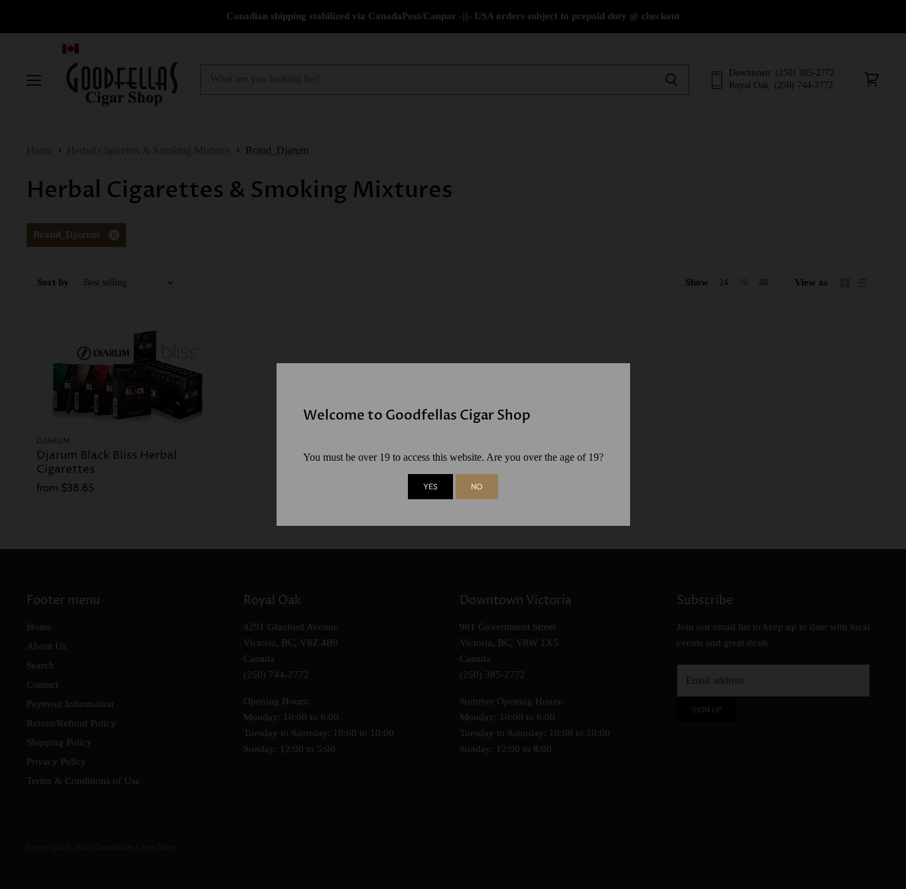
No (477, 486)
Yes (430, 486)
